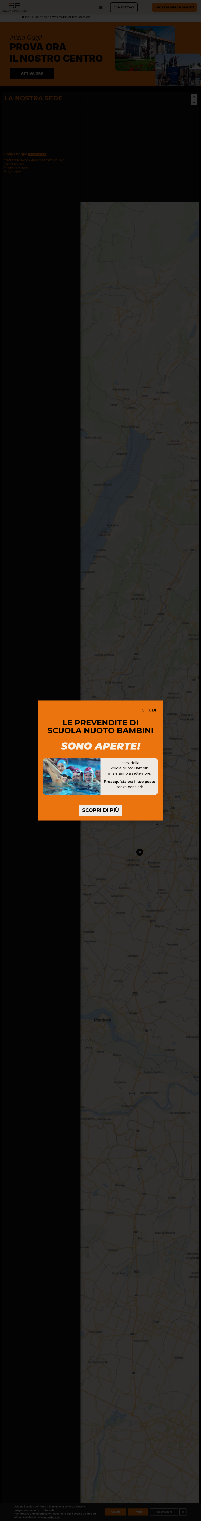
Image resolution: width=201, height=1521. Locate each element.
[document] (100, 760)
